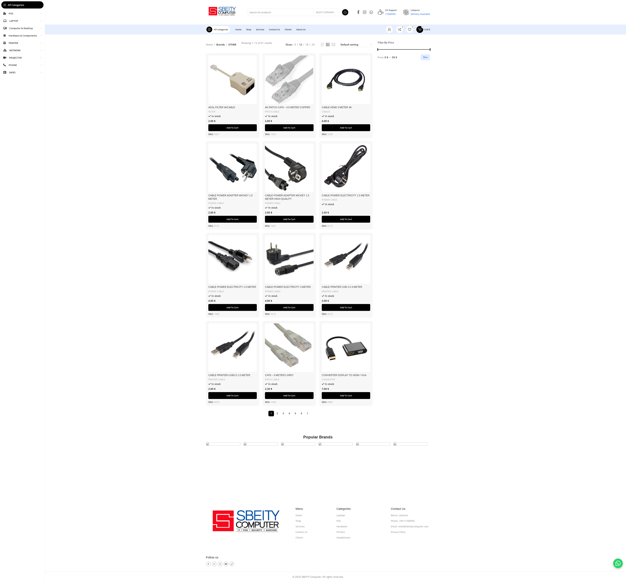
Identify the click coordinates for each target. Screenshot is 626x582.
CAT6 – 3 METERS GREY (279, 375)
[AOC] (225, 459)
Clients (299, 537)
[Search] (345, 12)
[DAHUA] (374, 459)
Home (209, 44)
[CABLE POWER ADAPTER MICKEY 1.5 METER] (232, 168)
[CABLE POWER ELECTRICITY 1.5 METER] (346, 168)
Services (300, 526)
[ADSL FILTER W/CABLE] (232, 79)
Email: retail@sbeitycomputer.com (409, 526)
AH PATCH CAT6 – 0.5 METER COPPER (287, 107)
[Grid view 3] (327, 44)
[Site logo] (223, 12)
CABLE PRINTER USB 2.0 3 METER (342, 287)
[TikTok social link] (231, 564)
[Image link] (248, 523)
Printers (340, 532)
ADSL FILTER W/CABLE (221, 107)
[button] (232, 127)
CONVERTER (328, 379)
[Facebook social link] (358, 12)
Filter (425, 57)
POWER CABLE (216, 203)
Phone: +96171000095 (403, 520)
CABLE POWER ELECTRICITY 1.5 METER (346, 195)
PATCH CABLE (272, 111)
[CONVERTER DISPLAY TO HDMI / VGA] (346, 347)
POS (338, 520)
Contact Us (301, 532)
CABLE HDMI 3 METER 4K (337, 107)
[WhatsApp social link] (371, 12)
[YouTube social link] (226, 564)
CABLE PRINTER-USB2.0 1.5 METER (229, 375)
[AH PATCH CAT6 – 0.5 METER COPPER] (289, 79)
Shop (298, 520)
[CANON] (299, 459)
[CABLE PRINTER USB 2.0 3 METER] (346, 259)
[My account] (389, 29)
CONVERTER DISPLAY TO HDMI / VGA (344, 375)
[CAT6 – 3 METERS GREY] (289, 347)
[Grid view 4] (333, 44)
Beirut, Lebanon (399, 515)
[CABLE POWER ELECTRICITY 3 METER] (289, 259)
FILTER (211, 111)
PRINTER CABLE (330, 291)
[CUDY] (337, 459)
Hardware (341, 526)
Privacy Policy (398, 532)
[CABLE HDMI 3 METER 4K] (346, 79)
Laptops (340, 515)
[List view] (322, 44)
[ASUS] (262, 459)
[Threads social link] (220, 564)
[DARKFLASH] (412, 459)
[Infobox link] (387, 12)
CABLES (326, 111)
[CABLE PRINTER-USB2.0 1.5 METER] (232, 347)
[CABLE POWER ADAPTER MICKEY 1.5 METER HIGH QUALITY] (289, 168)
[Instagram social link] (364, 12)
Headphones (343, 537)
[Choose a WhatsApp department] (618, 563)
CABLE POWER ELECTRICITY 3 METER (288, 287)
